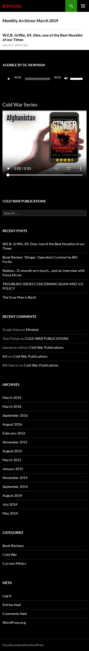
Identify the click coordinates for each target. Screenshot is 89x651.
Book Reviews (13, 545)
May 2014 (10, 513)
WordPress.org (14, 622)
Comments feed (14, 613)
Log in (7, 596)
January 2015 (12, 469)
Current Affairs (14, 563)
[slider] (77, 78)
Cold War (9, 554)
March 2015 (11, 460)
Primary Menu (83, 6)
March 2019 (11, 397)
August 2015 (12, 451)
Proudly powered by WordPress (23, 645)
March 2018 (11, 406)
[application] (44, 79)
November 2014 (14, 478)
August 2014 (12, 495)
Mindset (32, 329)
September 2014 (15, 486)
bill (25, 45)
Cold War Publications (46, 347)
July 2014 (9, 504)
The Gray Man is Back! (19, 297)
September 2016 (15, 415)
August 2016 (12, 424)
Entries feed (11, 605)
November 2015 (14, 442)
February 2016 (13, 433)
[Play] (8, 78)
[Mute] (66, 78)
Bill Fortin (12, 6)
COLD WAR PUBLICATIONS (46, 338)
